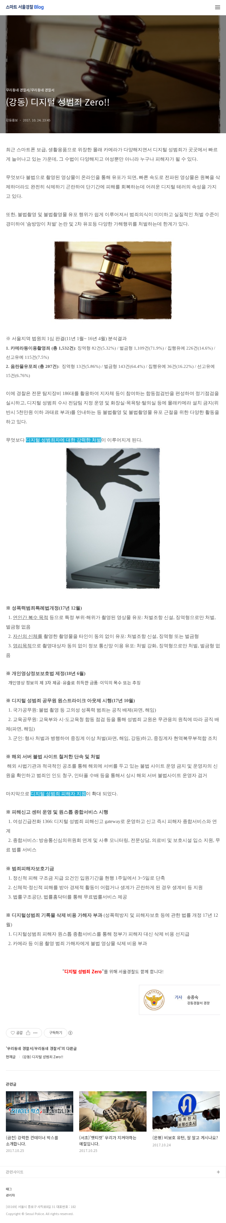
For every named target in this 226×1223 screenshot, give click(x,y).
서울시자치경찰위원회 (23, 1182)
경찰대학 (13, 1191)
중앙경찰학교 (16, 1210)
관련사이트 (15, 1172)
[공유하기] (28, 1032)
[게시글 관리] (35, 1032)
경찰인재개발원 (18, 1201)
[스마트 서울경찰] (25, 7)
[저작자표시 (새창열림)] (70, 1033)
